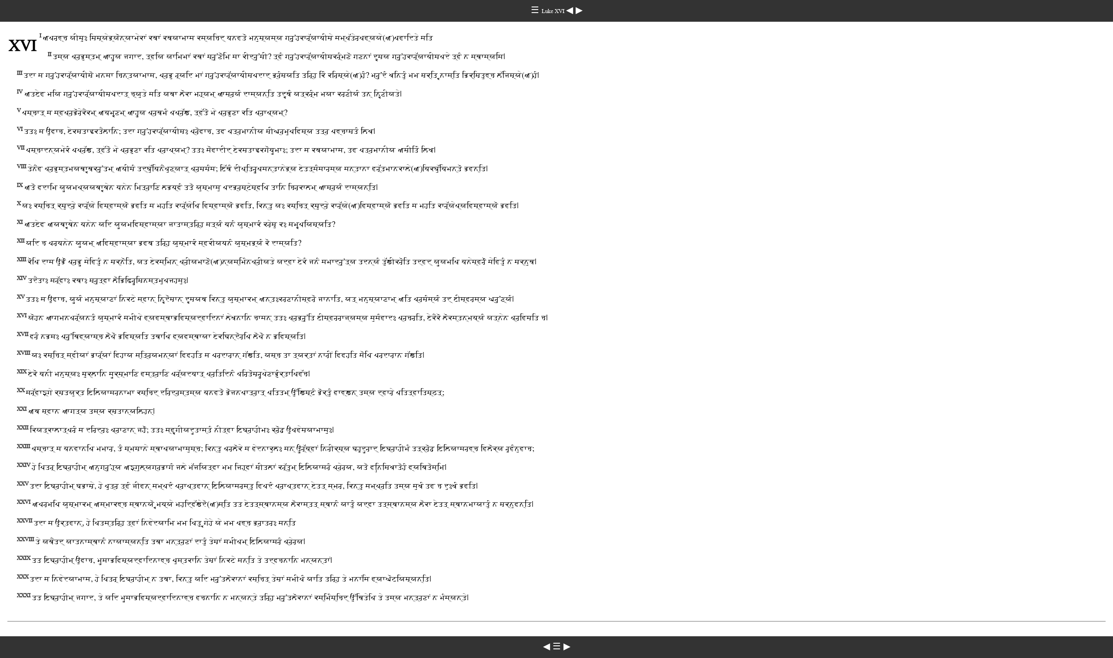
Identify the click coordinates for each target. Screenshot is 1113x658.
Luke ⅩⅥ (554, 11)
